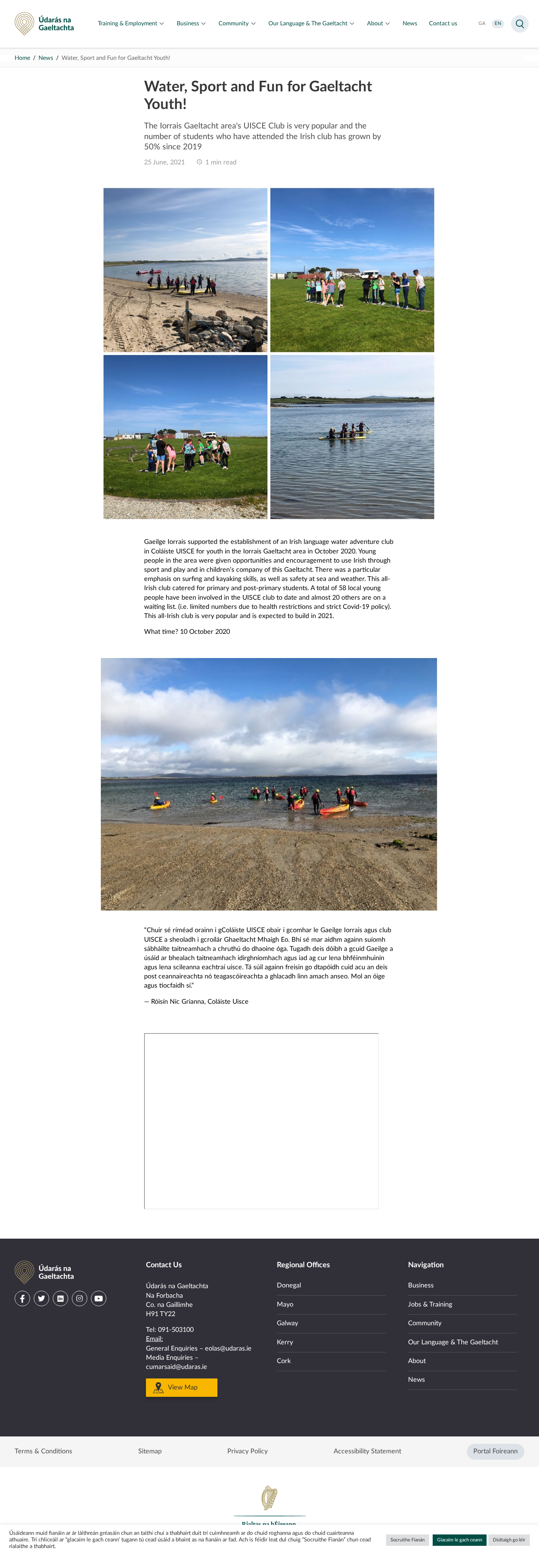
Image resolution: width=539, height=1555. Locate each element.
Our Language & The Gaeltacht (453, 1342)
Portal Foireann (495, 1451)
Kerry (285, 1342)
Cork (284, 1361)
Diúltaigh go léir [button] (509, 1540)
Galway (287, 1323)
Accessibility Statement (367, 1451)
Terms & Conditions (43, 1451)
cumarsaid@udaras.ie (176, 1367)
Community (424, 1323)
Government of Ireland (269, 1509)
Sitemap (150, 1451)
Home (22, 58)
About (417, 1361)
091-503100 (176, 1330)
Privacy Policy (247, 1451)
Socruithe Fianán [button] (407, 1540)
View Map (183, 1387)
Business (421, 1285)
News (45, 58)
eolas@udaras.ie (228, 1348)
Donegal (289, 1285)
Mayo (285, 1304)
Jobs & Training (430, 1304)
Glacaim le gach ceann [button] (459, 1540)
